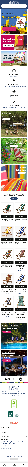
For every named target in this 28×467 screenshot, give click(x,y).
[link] (14, 124)
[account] (24, 2)
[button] (2, 2)
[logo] (14, 2)
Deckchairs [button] (14, 198)
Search (24, 6)
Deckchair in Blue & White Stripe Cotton (20, 290)
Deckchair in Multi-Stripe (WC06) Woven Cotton (21, 267)
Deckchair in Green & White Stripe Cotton (21, 220)
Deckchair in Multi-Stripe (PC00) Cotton (7, 266)
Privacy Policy (8, 456)
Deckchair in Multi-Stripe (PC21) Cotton (7, 290)
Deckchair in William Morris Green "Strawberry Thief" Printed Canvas (20, 315)
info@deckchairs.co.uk (9, 446)
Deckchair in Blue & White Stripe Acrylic (20, 242)
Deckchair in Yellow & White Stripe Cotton (7, 242)
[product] (7, 208)
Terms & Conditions (18, 456)
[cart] (26, 2)
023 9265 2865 (7, 448)
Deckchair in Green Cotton (7, 220)
